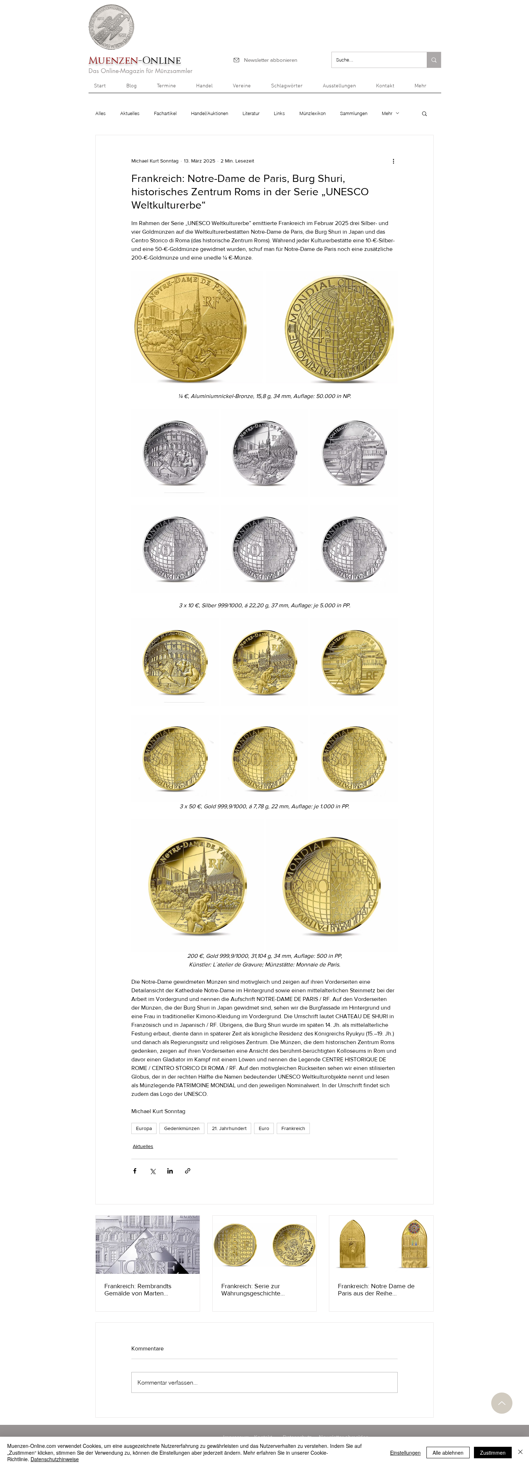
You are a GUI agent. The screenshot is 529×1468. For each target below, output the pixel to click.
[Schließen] (520, 1452)
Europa (144, 1128)
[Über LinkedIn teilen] (170, 1170)
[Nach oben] (501, 1403)
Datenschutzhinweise (55, 1459)
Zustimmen (493, 1452)
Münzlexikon (312, 113)
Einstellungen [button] (405, 1452)
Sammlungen (353, 113)
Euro (264, 1128)
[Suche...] (434, 60)
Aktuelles (130, 113)
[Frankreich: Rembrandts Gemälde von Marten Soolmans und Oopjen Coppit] (148, 1245)
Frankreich (293, 1128)
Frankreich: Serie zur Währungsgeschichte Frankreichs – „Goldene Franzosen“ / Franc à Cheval (261, 1289)
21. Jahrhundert (229, 1128)
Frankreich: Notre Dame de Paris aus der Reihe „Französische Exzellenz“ (376, 1289)
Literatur (251, 113)
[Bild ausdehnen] (175, 453)
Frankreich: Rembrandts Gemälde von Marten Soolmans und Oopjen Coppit (145, 1289)
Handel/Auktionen (209, 113)
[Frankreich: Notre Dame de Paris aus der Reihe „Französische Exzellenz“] (381, 1245)
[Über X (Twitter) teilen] (152, 1170)
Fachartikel (165, 113)
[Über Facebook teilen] (134, 1170)
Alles (100, 113)
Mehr (387, 113)
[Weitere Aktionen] (393, 161)
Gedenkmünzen (182, 1128)
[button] (425, 88)
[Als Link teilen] (187, 1170)
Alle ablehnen (448, 1452)
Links (279, 113)
